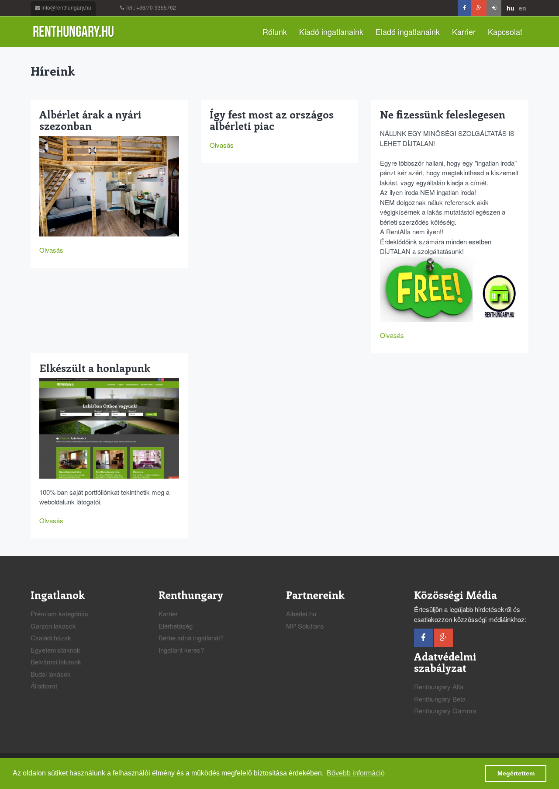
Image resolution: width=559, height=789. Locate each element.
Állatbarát (44, 685)
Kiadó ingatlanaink (331, 31)
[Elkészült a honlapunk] (109, 427)
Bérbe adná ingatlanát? (191, 637)
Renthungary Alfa (438, 686)
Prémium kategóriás (59, 613)
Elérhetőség (176, 625)
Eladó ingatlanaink (408, 31)
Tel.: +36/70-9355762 (150, 7)
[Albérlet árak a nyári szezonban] (109, 185)
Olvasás (51, 249)
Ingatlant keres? (181, 649)
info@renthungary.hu (66, 7)
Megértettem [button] (516, 773)
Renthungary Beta (440, 698)
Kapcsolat (505, 31)
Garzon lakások (53, 625)
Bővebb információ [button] (356, 773)
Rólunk (274, 31)
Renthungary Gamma (445, 710)
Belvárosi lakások (56, 661)
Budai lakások (51, 673)
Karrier (464, 31)
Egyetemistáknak (55, 649)
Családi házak (51, 637)
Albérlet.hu (301, 613)
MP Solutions (305, 625)
